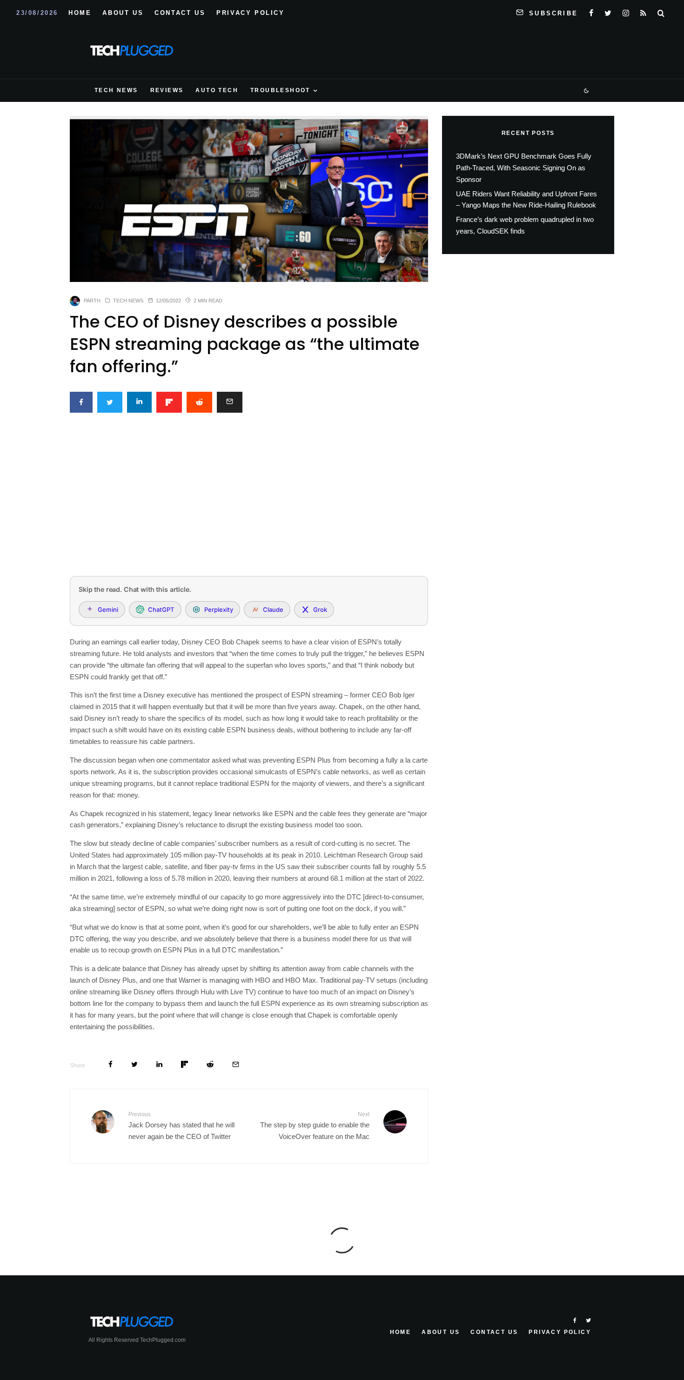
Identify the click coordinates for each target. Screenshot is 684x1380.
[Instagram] (626, 11)
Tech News (116, 90)
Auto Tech (216, 90)
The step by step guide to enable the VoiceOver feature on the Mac (314, 1125)
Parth (92, 300)
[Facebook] (591, 11)
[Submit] (199, 402)
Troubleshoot (280, 90)
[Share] (81, 402)
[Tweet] (109, 402)
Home (79, 12)
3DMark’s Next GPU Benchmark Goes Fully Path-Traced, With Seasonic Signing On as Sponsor (523, 167)
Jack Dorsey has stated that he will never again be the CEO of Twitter (181, 1125)
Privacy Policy (250, 12)
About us (122, 12)
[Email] (229, 402)
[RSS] (643, 11)
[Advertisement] (249, 500)
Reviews (167, 90)
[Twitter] (608, 11)
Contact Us (179, 12)
